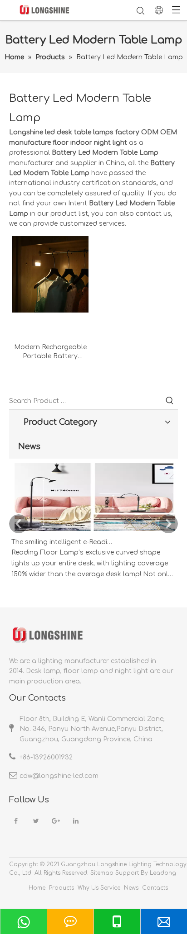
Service (110, 888)
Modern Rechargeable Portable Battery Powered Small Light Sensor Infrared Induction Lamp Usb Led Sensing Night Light (50, 352)
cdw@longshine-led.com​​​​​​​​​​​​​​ (59, 776)
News (131, 888)
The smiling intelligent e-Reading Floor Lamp (62, 542)
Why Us (88, 888)
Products (61, 888)
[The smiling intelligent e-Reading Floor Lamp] (93, 531)
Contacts (155, 888)
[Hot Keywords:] (170, 401)
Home (37, 888)
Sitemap (101, 873)
